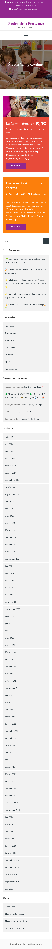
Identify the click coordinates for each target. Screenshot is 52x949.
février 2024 (10, 587)
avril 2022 (9, 709)
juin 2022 (9, 695)
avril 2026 (9, 451)
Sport (7, 361)
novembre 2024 (12, 544)
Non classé (10, 347)
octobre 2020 (11, 803)
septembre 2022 (12, 688)
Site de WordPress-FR (15, 928)
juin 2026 (10, 437)
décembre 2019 (12, 860)
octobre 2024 (11, 551)
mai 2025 (9, 508)
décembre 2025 (12, 480)
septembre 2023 (12, 609)
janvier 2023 (10, 659)
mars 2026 (10, 458)
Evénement (32, 129)
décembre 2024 (12, 537)
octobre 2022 (11, 681)
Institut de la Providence (26, 24)
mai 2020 (9, 824)
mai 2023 (9, 630)
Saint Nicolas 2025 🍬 (34, 387)
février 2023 (10, 652)
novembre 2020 (12, 795)
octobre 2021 (11, 745)
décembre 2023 (12, 595)
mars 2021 (10, 767)
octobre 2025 (11, 487)
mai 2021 (9, 759)
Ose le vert (10, 354)
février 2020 (10, 846)
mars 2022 (10, 716)
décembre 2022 (12, 666)
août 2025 (9, 501)
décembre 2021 (12, 731)
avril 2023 (9, 638)
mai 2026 (9, 444)
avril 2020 (9, 831)
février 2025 (10, 530)
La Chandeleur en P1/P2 (26, 123)
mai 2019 (9, 889)
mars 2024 (10, 580)
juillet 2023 (10, 616)
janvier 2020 (11, 853)
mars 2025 (10, 523)
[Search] (46, 241)
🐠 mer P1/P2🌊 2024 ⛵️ (32, 397)
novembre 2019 (12, 867)
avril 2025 (9, 516)
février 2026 (10, 465)
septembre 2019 (12, 881)
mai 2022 (9, 702)
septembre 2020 (12, 810)
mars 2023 (10, 645)
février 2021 (10, 774)
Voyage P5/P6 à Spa (33, 404)
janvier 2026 (10, 473)
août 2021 (9, 752)
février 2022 (10, 724)
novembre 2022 (12, 673)
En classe (35, 194)
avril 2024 (9, 573)
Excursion (9, 340)
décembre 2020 (12, 788)
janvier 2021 (10, 781)
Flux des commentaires (16, 921)
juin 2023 (9, 623)
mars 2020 (10, 838)
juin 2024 (9, 566)
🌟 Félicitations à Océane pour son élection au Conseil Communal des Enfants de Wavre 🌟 (25, 283)
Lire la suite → (16, 165)
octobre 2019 (11, 874)
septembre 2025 (12, 494)
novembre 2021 (12, 738)
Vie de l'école (11, 369)
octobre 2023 (11, 602)
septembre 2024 (12, 559)
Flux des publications (14, 914)
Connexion (10, 906)
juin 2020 (9, 817)
